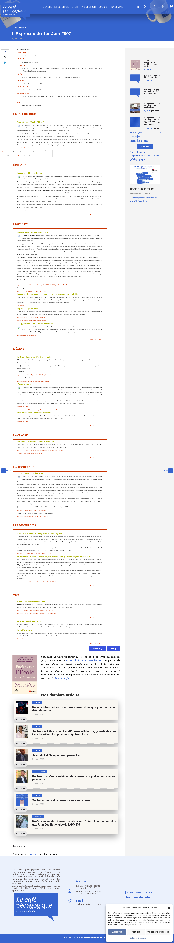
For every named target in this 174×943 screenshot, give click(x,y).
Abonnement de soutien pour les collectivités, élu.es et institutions (152, 121)
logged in (32, 854)
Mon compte (116, 7)
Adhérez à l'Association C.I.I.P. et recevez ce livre (152, 63)
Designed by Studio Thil (101, 937)
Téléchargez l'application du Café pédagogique (145, 156)
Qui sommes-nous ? (138, 892)
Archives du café (138, 897)
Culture (103, 7)
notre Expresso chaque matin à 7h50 (36, 887)
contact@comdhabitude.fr (143, 198)
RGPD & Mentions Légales (78, 937)
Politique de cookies (138, 938)
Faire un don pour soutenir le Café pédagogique (152, 91)
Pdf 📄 (113, 649)
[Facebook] (154, 6)
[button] (169, 907)
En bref (76, 7)
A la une (47, 7)
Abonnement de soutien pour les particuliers (152, 105)
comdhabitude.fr (138, 201)
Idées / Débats (61, 7)
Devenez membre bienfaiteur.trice (152, 76)
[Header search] (138, 7)
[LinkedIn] (163, 6)
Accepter (117, 932)
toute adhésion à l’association (83, 660)
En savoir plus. (62, 678)
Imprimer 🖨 (97, 649)
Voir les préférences (158, 932)
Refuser (136, 932)
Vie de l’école (89, 7)
